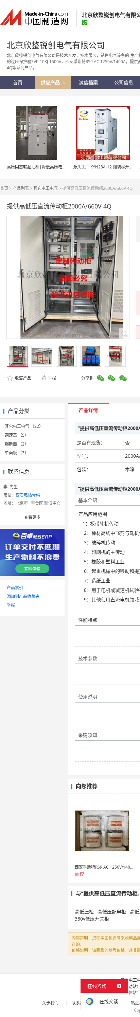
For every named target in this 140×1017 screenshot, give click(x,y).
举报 (52, 378)
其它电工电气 (45, 188)
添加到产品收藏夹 (23, 596)
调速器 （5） (17, 435)
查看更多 (32, 517)
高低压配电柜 (112, 911)
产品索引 (15, 588)
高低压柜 (84, 911)
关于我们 (50, 1003)
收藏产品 (22, 378)
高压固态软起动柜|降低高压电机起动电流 (45, 167)
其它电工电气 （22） (24, 426)
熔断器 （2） (17, 444)
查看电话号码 (28, 495)
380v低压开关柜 (92, 918)
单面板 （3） (17, 453)
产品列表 (21, 188)
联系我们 (80, 1003)
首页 (4, 188)
